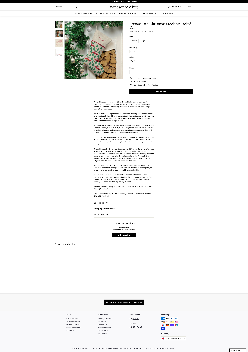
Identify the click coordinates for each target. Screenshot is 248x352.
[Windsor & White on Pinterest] (138, 327)
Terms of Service (104, 328)
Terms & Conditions (151, 348)
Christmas (168, 13)
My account (102, 333)
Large (143, 41)
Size (131, 36)
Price (131, 57)
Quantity (133, 47)
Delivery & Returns (105, 319)
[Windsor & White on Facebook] (134, 327)
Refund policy (103, 331)
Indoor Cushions (83, 13)
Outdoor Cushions (105, 13)
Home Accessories (149, 13)
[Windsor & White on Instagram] (131, 327)
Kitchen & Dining (127, 13)
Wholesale (102, 322)
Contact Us (102, 325)
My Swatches (238, 350)
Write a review (124, 235)
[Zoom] (94, 50)
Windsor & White (136, 31)
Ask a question (101, 214)
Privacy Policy (138, 348)
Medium (134, 41)
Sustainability (101, 203)
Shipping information (104, 208)
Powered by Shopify (167, 348)
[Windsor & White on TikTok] (141, 327)
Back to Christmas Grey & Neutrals (125, 302)
